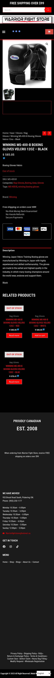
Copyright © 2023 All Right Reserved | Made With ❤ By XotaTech (26, 673)
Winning (13, 197)
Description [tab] (9, 250)
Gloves (19, 133)
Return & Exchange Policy (18, 656)
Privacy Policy (16, 653)
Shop (12, 562)
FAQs (40, 653)
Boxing (28, 183)
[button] (3, 31)
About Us (26, 562)
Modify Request (16, 661)
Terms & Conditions (38, 656)
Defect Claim (25, 658)
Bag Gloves (19, 183)
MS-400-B (12, 186)
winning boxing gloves (28, 186)
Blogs (18, 562)
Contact (36, 562)
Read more (14, 335)
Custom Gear (12, 658)
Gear (12, 133)
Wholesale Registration (35, 661)
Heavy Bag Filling (39, 658)
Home (5, 133)
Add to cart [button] (40, 335)
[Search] (48, 9)
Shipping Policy (30, 653)
